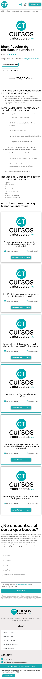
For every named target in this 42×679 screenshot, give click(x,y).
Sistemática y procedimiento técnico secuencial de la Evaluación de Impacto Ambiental (21, 446)
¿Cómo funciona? (8, 632)
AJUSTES (16, 672)
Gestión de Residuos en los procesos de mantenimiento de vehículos (21, 295)
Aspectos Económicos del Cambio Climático (21, 395)
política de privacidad (23, 585)
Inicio (2, 11)
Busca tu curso (8, 636)
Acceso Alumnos (8, 648)
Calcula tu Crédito (9, 640)
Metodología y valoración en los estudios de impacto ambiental (21, 497)
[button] (20, 4)
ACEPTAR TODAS (8, 676)
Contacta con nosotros (10, 644)
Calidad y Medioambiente (14, 11)
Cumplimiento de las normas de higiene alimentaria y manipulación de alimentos (21, 345)
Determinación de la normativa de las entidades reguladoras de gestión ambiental (21, 244)
